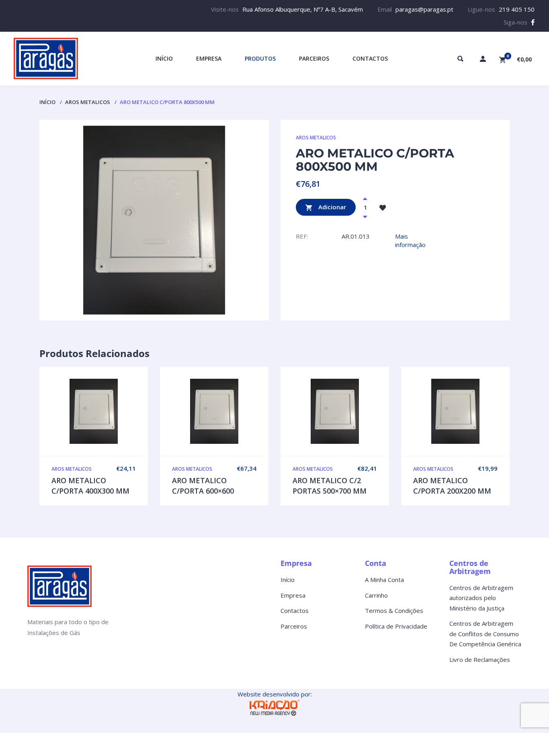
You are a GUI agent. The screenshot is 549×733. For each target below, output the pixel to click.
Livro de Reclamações (479, 659)
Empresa (293, 595)
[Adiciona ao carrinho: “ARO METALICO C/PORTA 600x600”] (231, 411)
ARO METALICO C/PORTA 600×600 (203, 486)
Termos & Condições (394, 610)
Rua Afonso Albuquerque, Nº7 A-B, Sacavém (302, 9)
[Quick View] (94, 411)
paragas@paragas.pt (424, 9)
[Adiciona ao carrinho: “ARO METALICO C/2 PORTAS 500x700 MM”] (352, 411)
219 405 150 (517, 9)
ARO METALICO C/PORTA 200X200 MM (452, 486)
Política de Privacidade (396, 626)
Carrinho (376, 595)
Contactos (295, 610)
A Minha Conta (384, 580)
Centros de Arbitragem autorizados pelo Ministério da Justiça (481, 598)
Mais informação (410, 240)
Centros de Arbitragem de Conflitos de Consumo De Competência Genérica (485, 633)
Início (47, 102)
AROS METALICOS (87, 102)
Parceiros (294, 626)
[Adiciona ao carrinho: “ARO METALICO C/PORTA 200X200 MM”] (472, 411)
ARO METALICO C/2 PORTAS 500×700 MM (330, 486)
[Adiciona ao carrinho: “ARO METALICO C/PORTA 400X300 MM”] (110, 411)
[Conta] (483, 59)
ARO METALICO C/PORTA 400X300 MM (90, 486)
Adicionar (331, 206)
